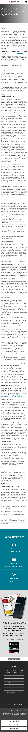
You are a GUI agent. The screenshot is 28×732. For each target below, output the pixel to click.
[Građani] (14, 2)
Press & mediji (7, 672)
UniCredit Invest (14, 694)
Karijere (21, 672)
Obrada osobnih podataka (8, 702)
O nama (7, 670)
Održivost (15, 672)
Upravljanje (14, 670)
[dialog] (14, 720)
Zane (20, 692)
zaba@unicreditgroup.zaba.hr (8, 43)
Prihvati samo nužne (14, 725)
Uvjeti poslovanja (11, 699)
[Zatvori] (27, 709)
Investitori (21, 670)
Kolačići (18, 699)
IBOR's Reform (8, 704)
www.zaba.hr (20, 53)
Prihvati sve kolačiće (14, 721)
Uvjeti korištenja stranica (20, 702)
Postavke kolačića (14, 728)
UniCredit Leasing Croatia (11, 692)
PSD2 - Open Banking (18, 704)
